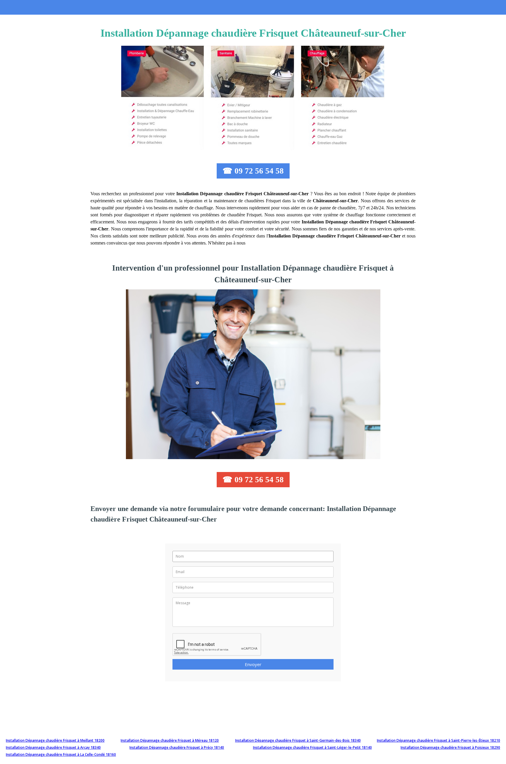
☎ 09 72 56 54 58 (253, 171)
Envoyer (253, 664)
